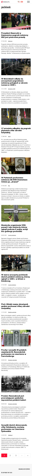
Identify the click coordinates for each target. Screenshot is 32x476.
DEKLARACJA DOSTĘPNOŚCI (24, 469)
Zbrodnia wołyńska (12, 312)
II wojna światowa (12, 235)
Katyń (9, 136)
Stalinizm (10, 41)
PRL (9, 185)
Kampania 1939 (11, 88)
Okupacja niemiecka (12, 360)
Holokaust (10, 435)
